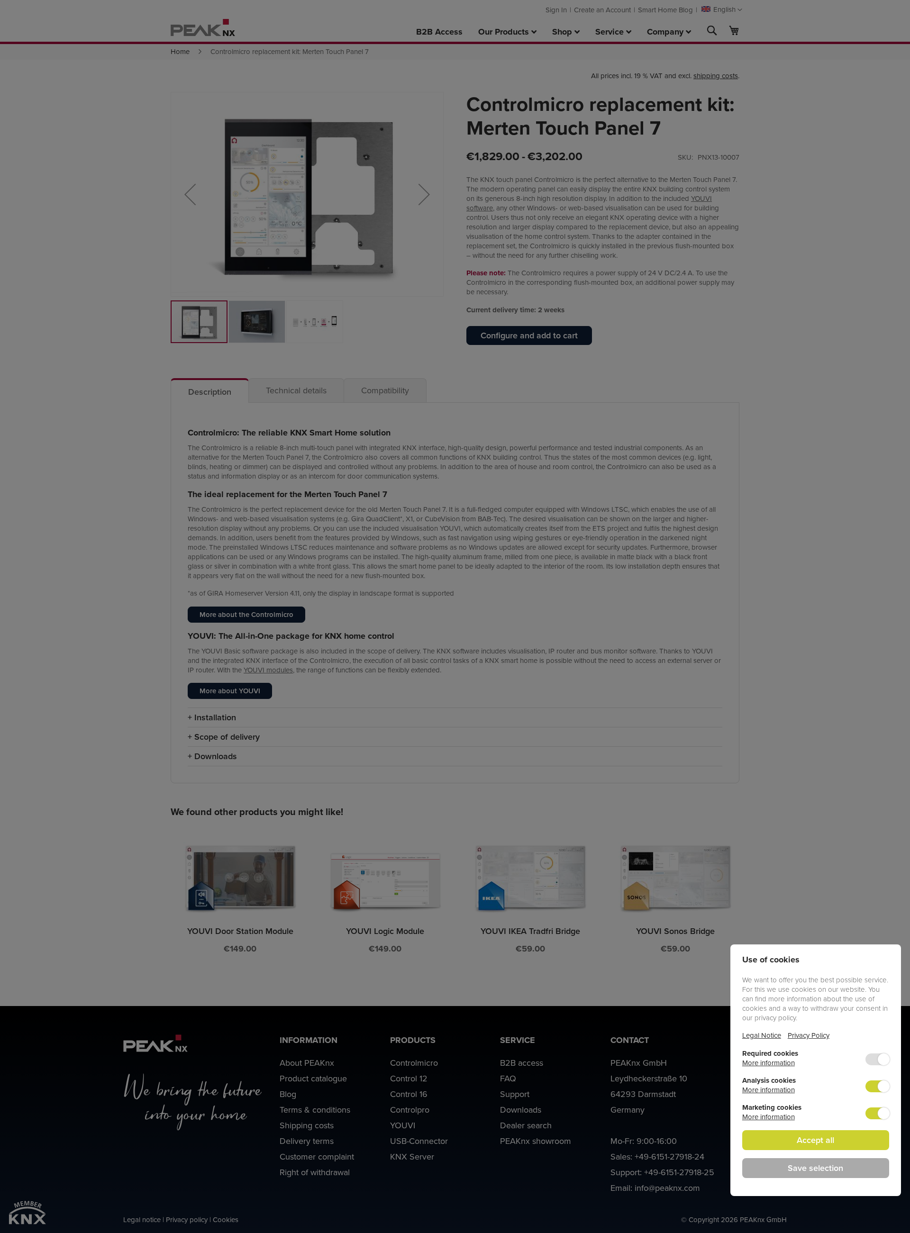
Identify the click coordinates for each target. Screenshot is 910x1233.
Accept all (815, 1140)
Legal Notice (761, 1035)
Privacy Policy (808, 1035)
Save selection (815, 1168)
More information (768, 1063)
